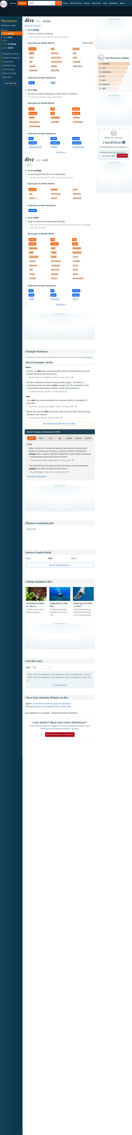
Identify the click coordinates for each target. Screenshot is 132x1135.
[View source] (72, 377)
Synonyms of (8, 25)
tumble (69, 438)
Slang (105, 3)
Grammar (87, 3)
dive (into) (31, 529)
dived (73, 558)
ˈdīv (28, 165)
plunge (31, 438)
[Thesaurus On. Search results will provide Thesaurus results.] (17, 3)
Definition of (32, 25)
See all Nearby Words (59, 565)
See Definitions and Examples (113, 147)
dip (60, 438)
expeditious (112, 142)
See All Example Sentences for (59, 423)
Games (65, 3)
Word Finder (96, 3)
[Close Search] (53, 3)
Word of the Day (75, 3)
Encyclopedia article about (56, 706)
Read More (89, 357)
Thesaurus (9, 20)
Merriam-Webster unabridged (59, 734)
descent (78, 438)
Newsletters (114, 3)
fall (50, 438)
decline (88, 438)
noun (47, 21)
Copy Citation (61, 685)
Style (28, 667)
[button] (123, 3)
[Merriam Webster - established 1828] (3, 2)
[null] (123, 142)
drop (41, 438)
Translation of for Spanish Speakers (52, 703)
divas (28, 558)
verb (45, 160)
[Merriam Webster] (114, 133)
